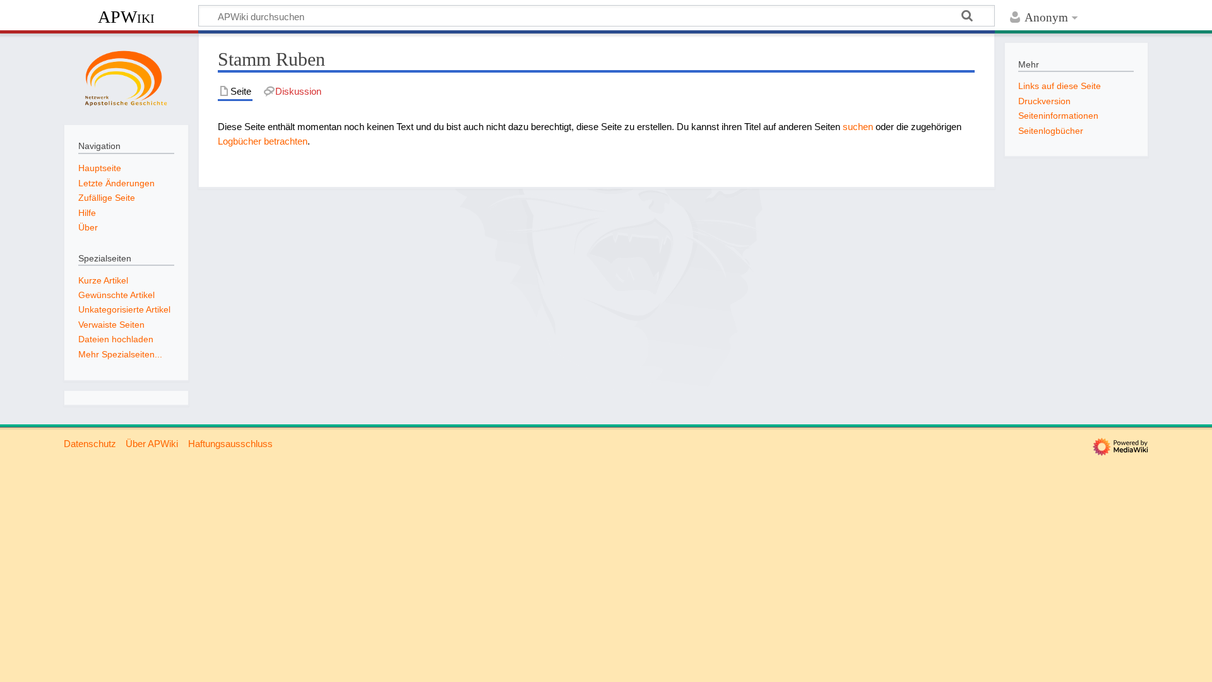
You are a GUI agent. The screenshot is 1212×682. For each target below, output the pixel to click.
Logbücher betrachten (262, 141)
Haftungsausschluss (230, 443)
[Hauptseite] (126, 77)
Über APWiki (152, 443)
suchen (858, 126)
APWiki (126, 17)
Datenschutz (90, 443)
